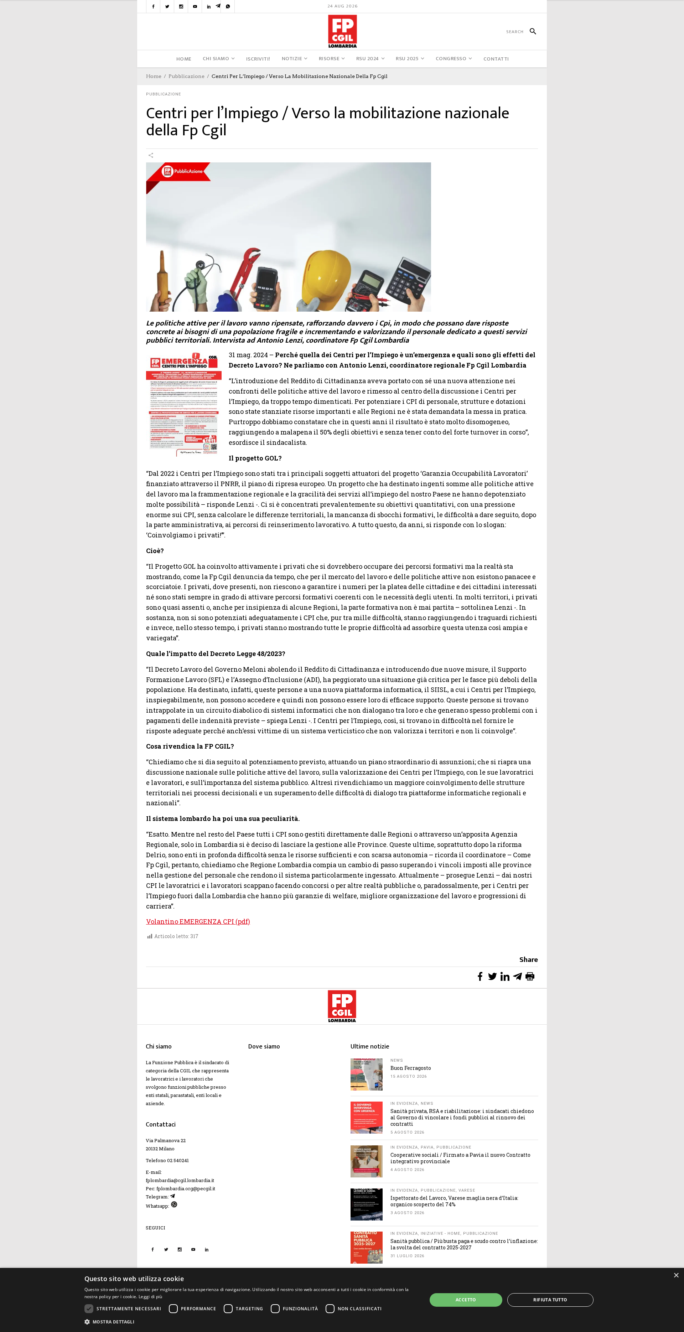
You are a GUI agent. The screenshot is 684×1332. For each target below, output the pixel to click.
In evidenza (404, 1103)
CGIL (185, 1070)
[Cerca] (530, 31)
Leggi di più (150, 1297)
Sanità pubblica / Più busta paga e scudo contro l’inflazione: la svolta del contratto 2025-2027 (464, 1244)
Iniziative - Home (440, 1233)
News (396, 1060)
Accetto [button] (466, 1300)
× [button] (676, 1275)
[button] (250, 1322)
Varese (466, 1190)
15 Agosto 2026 (408, 1076)
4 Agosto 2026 (407, 1169)
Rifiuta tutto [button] (550, 1300)
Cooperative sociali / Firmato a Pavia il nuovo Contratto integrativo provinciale (460, 1158)
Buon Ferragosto (410, 1068)
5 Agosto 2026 (407, 1132)
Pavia (427, 1147)
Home (153, 76)
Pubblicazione (186, 76)
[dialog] (342, 1300)
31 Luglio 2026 (407, 1256)
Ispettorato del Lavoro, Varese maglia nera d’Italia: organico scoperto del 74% (454, 1201)
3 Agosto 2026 (407, 1213)
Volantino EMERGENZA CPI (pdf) (198, 921)
